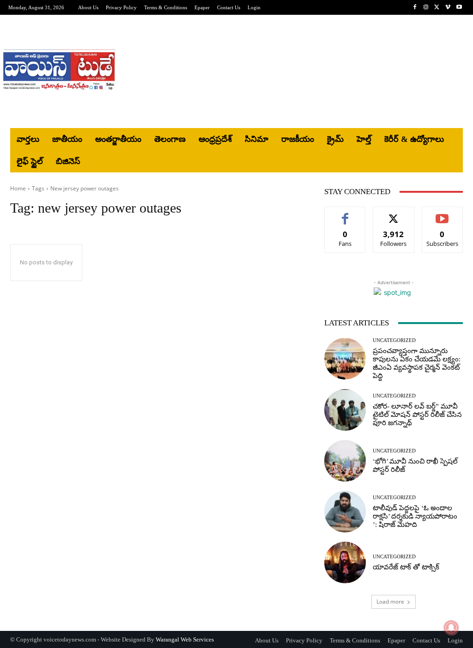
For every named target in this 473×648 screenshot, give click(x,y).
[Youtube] (459, 7)
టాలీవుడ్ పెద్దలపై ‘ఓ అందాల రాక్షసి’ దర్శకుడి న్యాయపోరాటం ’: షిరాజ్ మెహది (415, 516)
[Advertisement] (291, 71)
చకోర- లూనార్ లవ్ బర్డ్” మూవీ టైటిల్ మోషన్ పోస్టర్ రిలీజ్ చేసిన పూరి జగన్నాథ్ (417, 415)
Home (18, 188)
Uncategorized (394, 340)
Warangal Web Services (185, 639)
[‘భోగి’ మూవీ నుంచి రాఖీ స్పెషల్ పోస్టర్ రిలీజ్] (345, 461)
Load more (390, 601)
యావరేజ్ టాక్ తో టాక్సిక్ (406, 567)
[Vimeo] (448, 7)
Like (345, 213)
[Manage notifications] (451, 627)
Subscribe (442, 213)
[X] (437, 7)
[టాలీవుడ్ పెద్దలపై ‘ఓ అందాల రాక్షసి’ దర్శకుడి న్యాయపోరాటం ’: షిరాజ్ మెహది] (345, 511)
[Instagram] (425, 7)
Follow (394, 213)
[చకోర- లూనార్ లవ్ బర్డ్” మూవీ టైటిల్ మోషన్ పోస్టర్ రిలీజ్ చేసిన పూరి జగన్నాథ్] (345, 410)
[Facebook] (414, 7)
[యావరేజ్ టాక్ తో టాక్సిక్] (345, 562)
